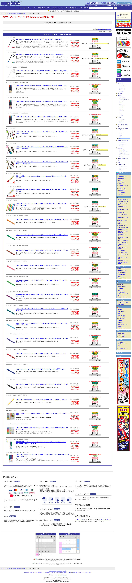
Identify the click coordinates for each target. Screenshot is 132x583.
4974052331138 (24, 364)
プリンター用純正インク (53, 8)
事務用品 (120, 148)
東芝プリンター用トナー (123, 260)
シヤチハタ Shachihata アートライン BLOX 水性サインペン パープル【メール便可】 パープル (42, 338)
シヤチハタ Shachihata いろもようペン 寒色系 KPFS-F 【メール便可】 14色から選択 (39, 54)
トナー (63, 8)
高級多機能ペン (122, 142)
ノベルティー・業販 (66, 572)
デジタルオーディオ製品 (123, 302)
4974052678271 (25, 97)
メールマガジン (79, 519)
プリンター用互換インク (38, 8)
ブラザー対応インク (122, 176)
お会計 (64, 571)
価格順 (99, 29)
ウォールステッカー (122, 327)
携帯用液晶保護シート (122, 278)
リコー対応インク (122, 194)
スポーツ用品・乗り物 (122, 324)
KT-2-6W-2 (15, 423)
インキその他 (122, 119)
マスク (20, 8)
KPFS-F (14, 52)
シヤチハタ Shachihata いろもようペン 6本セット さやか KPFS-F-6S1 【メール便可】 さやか (41, 85)
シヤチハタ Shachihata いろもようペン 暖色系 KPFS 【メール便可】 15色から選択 (39, 39)
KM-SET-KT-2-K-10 (17, 186)
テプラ (120, 113)
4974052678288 (25, 113)
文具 (80, 8)
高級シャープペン (123, 166)
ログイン (119, 16)
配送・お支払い (33, 572)
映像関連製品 (121, 304)
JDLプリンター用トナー (123, 229)
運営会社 (40, 572)
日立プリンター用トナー (123, 223)
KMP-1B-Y (15, 395)
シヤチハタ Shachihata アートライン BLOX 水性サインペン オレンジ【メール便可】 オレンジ (42, 219)
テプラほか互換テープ (72, 8)
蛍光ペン (121, 135)
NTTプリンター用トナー (123, 242)
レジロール (121, 110)
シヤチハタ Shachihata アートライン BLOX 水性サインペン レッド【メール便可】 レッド (41, 353)
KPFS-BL (14, 67)
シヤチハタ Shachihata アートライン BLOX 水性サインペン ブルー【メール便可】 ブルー (41, 369)
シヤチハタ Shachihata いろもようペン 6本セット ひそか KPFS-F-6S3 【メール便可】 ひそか (41, 116)
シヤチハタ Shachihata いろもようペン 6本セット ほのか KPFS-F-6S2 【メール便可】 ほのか (41, 101)
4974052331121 (24, 349)
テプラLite (121, 115)
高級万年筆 (121, 121)
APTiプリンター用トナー (123, 199)
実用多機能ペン (122, 144)
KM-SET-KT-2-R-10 (17, 173)
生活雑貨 (120, 320)
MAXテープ (121, 104)
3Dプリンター (121, 284)
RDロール (121, 109)
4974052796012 (24, 410)
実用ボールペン (122, 89)
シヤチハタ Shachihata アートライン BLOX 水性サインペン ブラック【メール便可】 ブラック (42, 384)
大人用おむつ (27, 8)
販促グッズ (120, 322)
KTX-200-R (15, 349)
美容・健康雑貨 (121, 315)
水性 (120, 138)
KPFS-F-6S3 (15, 113)
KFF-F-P (14, 143)
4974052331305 (26, 452)
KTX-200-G (15, 230)
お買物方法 (26, 572)
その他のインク (121, 190)
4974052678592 (24, 67)
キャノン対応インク (122, 178)
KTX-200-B (15, 364)
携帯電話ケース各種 (122, 270)
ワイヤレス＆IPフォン (122, 297)
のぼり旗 (85, 8)
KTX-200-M (15, 291)
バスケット (59, 571)
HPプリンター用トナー (123, 225)
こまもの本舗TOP (52, 571)
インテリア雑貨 (121, 316)
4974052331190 (25, 320)
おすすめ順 (108, 29)
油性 (120, 136)
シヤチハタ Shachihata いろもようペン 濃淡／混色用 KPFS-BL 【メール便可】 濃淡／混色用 (41, 70)
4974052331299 (25, 439)
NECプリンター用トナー (123, 240)
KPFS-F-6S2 (15, 97)
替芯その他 (121, 91)
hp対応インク (121, 183)
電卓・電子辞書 (122, 97)
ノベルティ (119, 356)
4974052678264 (25, 82)
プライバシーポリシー (77, 572)
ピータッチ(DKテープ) (123, 99)
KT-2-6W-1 (15, 410)
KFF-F (14, 128)
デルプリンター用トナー (123, 212)
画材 (119, 162)
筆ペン (120, 133)
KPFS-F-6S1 (15, 82)
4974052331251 (25, 291)
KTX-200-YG (15, 276)
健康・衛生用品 (121, 339)
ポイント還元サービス (48, 572)
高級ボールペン (122, 88)
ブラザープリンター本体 (123, 201)
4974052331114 (24, 333)
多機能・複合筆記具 (123, 140)
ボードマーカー (122, 132)
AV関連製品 (121, 300)
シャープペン (121, 164)
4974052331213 (25, 276)
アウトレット (120, 352)
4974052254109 (24, 395)
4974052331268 (25, 305)
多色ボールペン (122, 86)
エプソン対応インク (122, 182)
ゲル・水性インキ (123, 85)
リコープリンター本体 (122, 252)
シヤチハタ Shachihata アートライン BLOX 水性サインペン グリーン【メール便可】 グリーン (42, 235)
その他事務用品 (122, 153)
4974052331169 (24, 230)
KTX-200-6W (15, 439)
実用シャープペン (123, 168)
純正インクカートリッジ (123, 331)
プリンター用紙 (121, 192)
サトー (120, 112)
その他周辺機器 (121, 274)
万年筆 (119, 117)
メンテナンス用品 (122, 188)
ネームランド (122, 105)
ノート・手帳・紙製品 (123, 151)
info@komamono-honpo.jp (61, 575)
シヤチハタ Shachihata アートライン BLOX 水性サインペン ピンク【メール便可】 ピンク (41, 265)
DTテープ (121, 101)
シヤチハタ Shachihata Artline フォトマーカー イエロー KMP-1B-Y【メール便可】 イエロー (41, 399)
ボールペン (121, 83)
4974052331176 (25, 245)
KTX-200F (15, 200)
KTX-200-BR (15, 245)
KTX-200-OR (15, 215)
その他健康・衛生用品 (122, 348)
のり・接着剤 (122, 150)
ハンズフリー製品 (122, 272)
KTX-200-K (15, 379)
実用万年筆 (121, 122)
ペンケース (121, 93)
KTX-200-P (15, 261)
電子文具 (120, 95)
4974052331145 (24, 379)
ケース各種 (120, 288)
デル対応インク (121, 180)
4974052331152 (25, 215)
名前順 (103, 29)
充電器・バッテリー (122, 268)
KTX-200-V (15, 333)
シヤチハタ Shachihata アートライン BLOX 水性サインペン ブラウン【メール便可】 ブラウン (42, 250)
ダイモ (120, 102)
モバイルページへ (87, 572)
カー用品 (120, 309)
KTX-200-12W (16, 452)
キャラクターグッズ (122, 311)
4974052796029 (24, 423)
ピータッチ (121, 107)
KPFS (14, 37)
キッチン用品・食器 (122, 318)
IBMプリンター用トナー (123, 227)
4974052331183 (24, 261)
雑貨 (119, 307)
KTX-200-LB (15, 320)
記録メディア (121, 276)
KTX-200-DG (15, 305)
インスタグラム (105, 519)
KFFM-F (14, 158)
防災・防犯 (120, 313)
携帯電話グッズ (122, 266)
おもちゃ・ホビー (122, 326)
